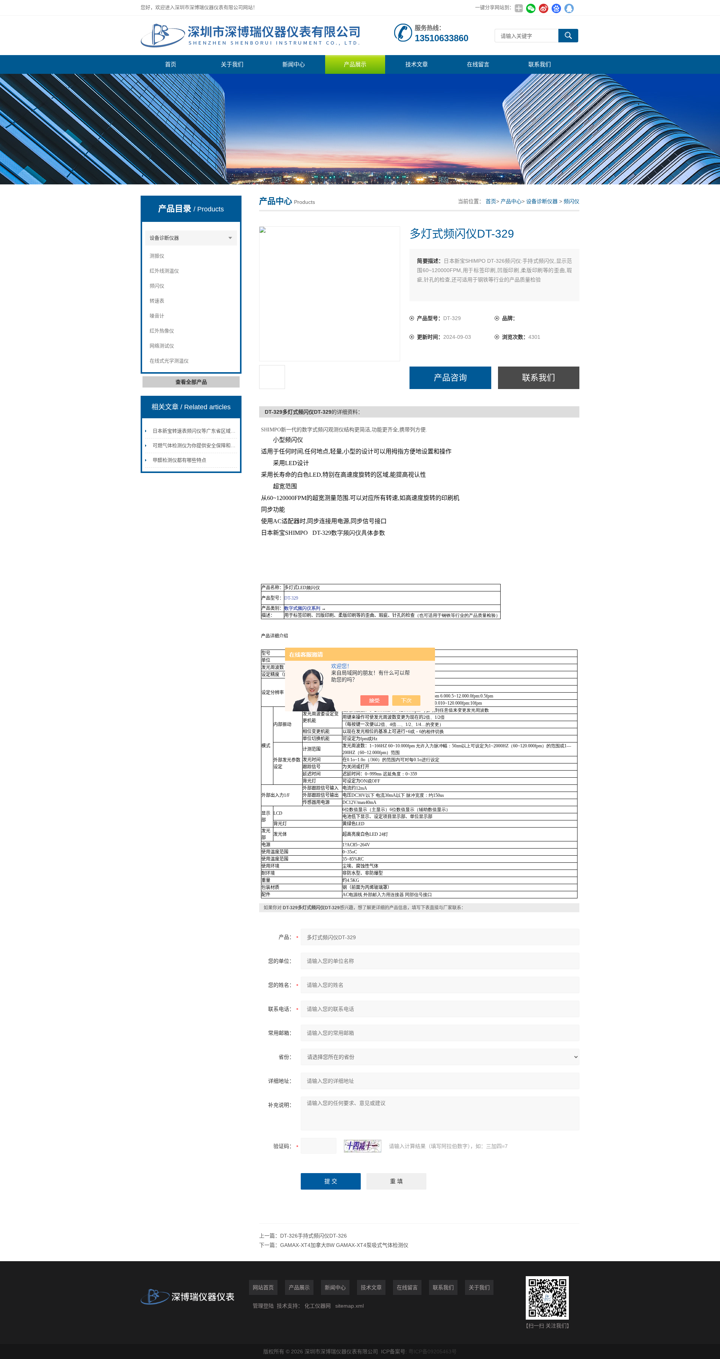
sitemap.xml (349, 1306)
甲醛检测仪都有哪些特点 (179, 460)
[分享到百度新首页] (556, 8)
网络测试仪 (162, 346)
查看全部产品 (191, 382)
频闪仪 (157, 286)
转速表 (157, 301)
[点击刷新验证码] (362, 1146)
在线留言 (478, 64)
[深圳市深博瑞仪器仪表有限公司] (253, 35)
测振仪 (157, 256)
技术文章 (416, 64)
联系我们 (539, 64)
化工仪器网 (317, 1306)
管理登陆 (263, 1306)
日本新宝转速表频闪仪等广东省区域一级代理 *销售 (208, 431)
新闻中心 (293, 64)
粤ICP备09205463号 (432, 1352)
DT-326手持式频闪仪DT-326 (313, 1236)
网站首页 (263, 1287)
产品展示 (355, 64)
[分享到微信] (530, 8)
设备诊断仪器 (164, 238)
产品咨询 (450, 377)
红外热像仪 (162, 331)
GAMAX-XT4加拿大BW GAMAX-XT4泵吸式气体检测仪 (344, 1245)
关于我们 (232, 64)
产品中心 (511, 201)
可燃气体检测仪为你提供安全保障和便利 (196, 445)
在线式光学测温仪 (169, 361)
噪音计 (157, 316)
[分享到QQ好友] (569, 8)
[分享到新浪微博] (543, 8)
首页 (170, 64)
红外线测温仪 (164, 271)
